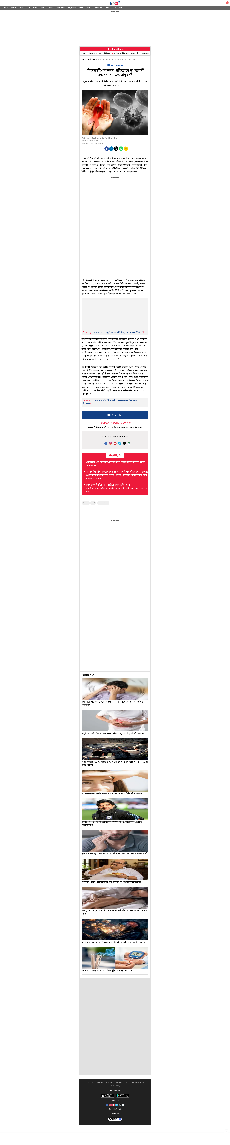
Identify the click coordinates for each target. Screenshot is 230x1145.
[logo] (115, 3)
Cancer (85, 503)
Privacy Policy (115, 1086)
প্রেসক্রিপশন (91, 59)
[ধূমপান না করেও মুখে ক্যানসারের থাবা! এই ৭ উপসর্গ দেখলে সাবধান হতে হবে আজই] (115, 841)
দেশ (28, 7)
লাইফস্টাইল (72, 7)
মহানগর (14, 7)
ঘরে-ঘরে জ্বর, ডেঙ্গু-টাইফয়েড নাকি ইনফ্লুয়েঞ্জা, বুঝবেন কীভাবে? (118, 332)
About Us (89, 1083)
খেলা (42, 7)
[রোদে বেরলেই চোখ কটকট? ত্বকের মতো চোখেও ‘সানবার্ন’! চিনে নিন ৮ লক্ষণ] (115, 781)
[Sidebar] (6, 3)
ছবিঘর (81, 7)
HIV (93, 503)
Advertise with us (121, 1083)
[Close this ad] (226, 1131)
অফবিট (121, 7)
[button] (106, 148)
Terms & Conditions (137, 1083)
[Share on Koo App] (126, 150)
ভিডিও (89, 7)
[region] (115, 29)
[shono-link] (227, 3)
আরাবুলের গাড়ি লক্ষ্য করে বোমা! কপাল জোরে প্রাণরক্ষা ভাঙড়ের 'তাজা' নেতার (112, 53)
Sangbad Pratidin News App (115, 423)
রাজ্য (21, 7)
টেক (114, 7)
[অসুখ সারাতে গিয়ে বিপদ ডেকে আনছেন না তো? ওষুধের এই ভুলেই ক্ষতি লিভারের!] (115, 720)
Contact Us (99, 1083)
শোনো (5, 7)
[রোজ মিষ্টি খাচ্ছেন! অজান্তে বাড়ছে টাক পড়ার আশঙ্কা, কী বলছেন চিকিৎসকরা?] (115, 869)
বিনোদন (50, 7)
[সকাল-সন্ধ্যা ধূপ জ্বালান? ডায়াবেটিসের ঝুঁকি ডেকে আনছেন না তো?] (115, 958)
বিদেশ (35, 7)
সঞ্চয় (107, 7)
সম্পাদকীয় (98, 7)
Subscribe (109, 1083)
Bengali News (103, 503)
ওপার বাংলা (61, 7)
